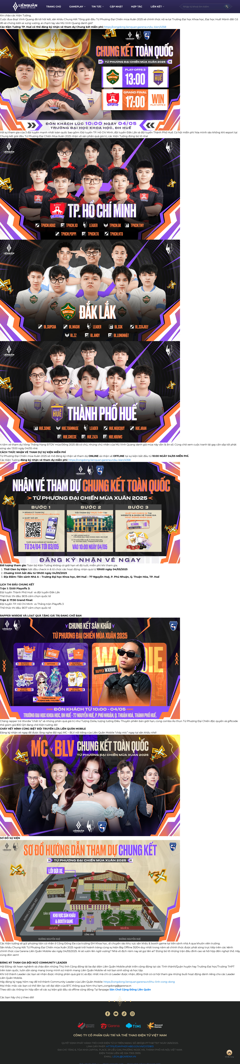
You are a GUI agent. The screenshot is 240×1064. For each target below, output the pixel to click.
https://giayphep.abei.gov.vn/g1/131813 (130, 1046)
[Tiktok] (124, 1013)
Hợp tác (136, 6)
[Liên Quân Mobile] (24, 6)
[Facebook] (107, 1013)
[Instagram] (132, 1013)
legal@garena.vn (124, 1056)
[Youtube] (115, 1013)
